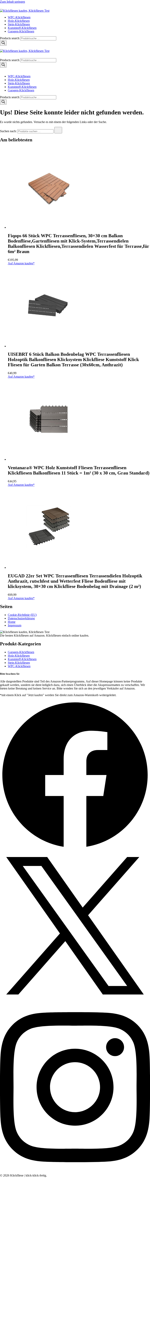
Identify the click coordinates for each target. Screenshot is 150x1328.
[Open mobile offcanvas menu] (1, 47)
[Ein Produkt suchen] (4, 7)
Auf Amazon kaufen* (21, 263)
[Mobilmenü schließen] (1, 69)
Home (11, 621)
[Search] (3, 43)
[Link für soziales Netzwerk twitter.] (75, 999)
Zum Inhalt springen (12, 1)
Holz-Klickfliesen (19, 20)
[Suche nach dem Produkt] (58, 130)
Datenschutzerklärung (21, 618)
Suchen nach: (8, 131)
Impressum (14, 625)
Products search (10, 38)
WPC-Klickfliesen (19, 17)
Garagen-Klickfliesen (21, 31)
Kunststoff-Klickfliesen (22, 27)
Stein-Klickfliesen (19, 24)
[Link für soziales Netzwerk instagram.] (75, 1172)
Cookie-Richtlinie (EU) (22, 614)
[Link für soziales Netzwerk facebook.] (75, 849)
